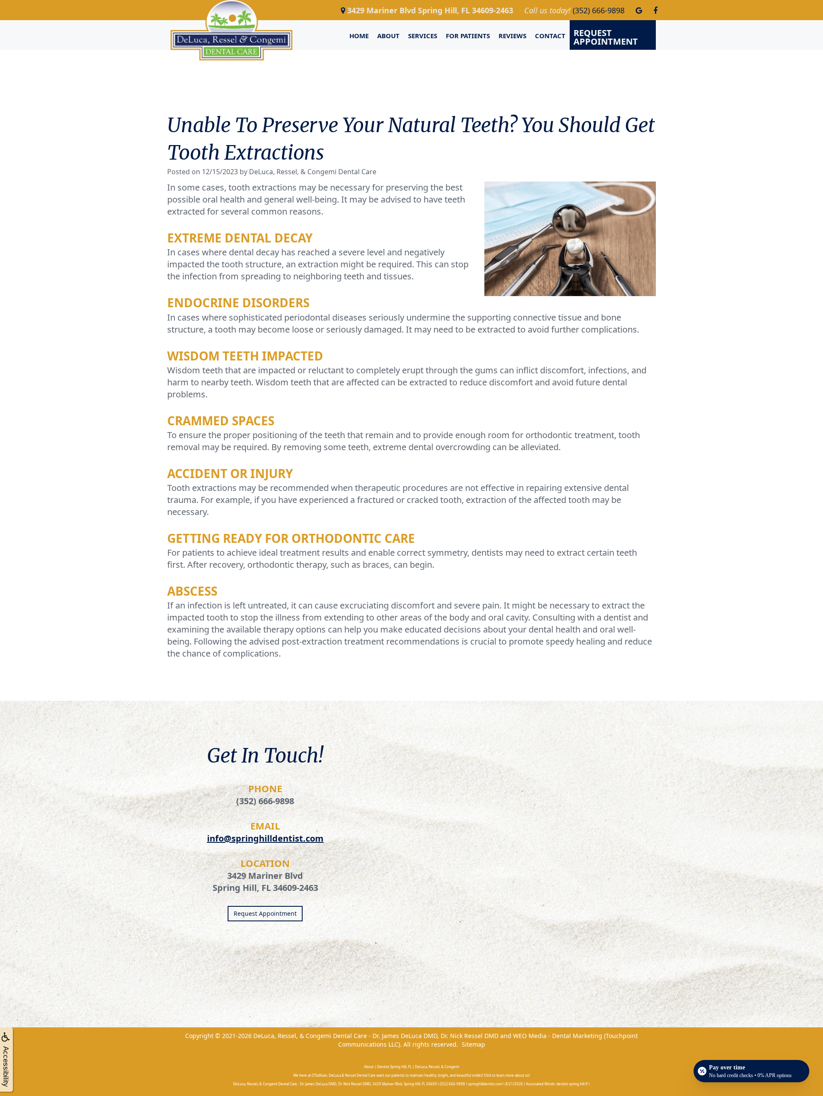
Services (422, 35)
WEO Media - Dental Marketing (557, 1036)
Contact (550, 35)
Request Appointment (606, 37)
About (388, 35)
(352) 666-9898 (265, 801)
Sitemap (473, 1044)
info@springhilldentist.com (265, 838)
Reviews (512, 35)
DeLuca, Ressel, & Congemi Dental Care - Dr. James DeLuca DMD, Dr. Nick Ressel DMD (376, 1036)
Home (359, 35)
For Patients (468, 35)
